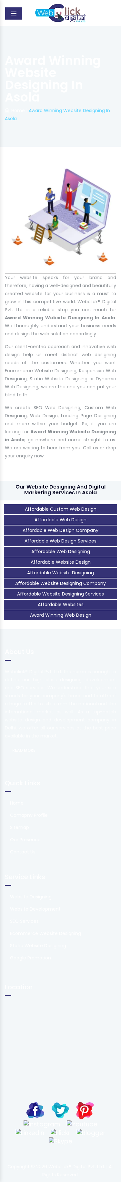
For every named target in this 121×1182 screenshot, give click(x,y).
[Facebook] (35, 1110)
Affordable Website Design (61, 562)
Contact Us (22, 852)
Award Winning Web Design (60, 615)
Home (18, 110)
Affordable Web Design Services (60, 541)
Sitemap (19, 827)
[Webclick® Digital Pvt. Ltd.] (60, 13)
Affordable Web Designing (60, 551)
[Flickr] (60, 1132)
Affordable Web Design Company (60, 530)
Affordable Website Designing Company (60, 583)
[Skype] (60, 1141)
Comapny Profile (29, 815)
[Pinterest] (85, 1110)
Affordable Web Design (60, 519)
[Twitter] (60, 1110)
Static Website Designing (38, 945)
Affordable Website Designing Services (60, 594)
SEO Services (24, 921)
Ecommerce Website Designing (45, 933)
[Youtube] (82, 1124)
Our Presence (25, 839)
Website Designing (31, 897)
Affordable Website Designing (60, 572)
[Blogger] (91, 1132)
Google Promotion (30, 958)
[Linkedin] (30, 1132)
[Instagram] (42, 1124)
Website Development (35, 909)
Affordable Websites (61, 604)
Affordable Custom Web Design (60, 509)
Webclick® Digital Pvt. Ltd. (77, 1166)
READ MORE (23, 750)
